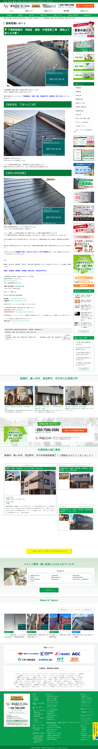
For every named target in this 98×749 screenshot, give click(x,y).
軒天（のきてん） (61, 683)
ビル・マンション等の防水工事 (83, 131)
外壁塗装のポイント (52, 719)
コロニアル (79, 686)
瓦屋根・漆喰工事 (73, 15)
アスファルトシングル (62, 686)
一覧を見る (84, 331)
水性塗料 (21, 675)
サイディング (54, 673)
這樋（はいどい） (79, 681)
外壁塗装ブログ (88, 610)
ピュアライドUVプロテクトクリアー (87, 715)
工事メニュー (36, 696)
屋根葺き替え (43, 15)
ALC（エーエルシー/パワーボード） (68, 673)
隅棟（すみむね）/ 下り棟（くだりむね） (69, 684)
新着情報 (77, 610)
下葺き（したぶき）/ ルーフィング (62, 679)
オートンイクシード (52, 708)
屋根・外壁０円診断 (52, 700)
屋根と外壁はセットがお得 (53, 737)
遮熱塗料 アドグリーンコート (87, 709)
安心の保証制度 (51, 711)
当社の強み (84, 727)
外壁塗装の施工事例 (37, 738)
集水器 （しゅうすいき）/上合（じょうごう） (25, 683)
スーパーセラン (85, 722)
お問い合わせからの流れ (53, 702)
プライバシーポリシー (87, 737)
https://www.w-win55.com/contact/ (20, 321)
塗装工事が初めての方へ (53, 696)
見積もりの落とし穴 (52, 731)
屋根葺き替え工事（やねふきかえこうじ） (36, 679)
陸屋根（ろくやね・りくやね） (40, 677)
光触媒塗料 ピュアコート (88, 712)
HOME (34, 694)
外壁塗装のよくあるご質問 (88, 735)
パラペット (45, 686)
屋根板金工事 (87, 15)
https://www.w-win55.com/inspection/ (24, 312)
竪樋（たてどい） (37, 686)
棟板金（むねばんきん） (49, 683)
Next (95, 399)
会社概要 (84, 729)
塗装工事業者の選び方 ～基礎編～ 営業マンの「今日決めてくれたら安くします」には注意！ (62, 723)
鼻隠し (18, 686)
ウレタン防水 (70, 675)
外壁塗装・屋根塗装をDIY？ (53, 735)
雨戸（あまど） (58, 681)
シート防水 (78, 675)
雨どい (39, 683)
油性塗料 (81, 673)
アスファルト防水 (60, 675)
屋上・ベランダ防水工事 (39, 710)
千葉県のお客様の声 (38, 740)
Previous (2, 399)
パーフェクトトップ (86, 704)
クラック (18, 673)
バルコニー (44, 675)
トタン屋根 (79, 677)
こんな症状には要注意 (52, 709)
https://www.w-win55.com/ (10, 280)
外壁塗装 (9, 15)
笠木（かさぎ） (19, 681)
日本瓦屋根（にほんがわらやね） (67, 677)
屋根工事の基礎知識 (52, 739)
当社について (50, 590)
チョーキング (26, 673)
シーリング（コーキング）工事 (32, 675)
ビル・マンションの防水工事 (38, 725)
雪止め (50, 679)
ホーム (12, 11)
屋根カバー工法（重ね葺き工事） (38, 704)
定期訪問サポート (51, 713)
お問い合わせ (84, 733)
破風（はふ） (71, 683)
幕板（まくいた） (68, 681)
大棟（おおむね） (53, 684)
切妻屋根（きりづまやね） (40, 684)
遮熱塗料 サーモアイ (86, 702)
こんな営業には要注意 (52, 725)
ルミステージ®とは (86, 718)
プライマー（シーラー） (43, 673)
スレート (72, 686)
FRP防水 (53, 686)
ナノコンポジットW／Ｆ (87, 700)
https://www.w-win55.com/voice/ (18, 300)
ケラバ (15, 684)
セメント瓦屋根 (53, 677)
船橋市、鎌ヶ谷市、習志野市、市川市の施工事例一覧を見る (50, 551)
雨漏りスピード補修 (52, 698)
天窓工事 (78, 114)
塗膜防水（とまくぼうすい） (23, 677)
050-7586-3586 (67, 5)
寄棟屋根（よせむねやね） (25, 684)
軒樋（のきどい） (26, 686)
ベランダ (52, 675)
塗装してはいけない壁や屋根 (54, 727)
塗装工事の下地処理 (52, 706)
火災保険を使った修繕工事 (38, 733)
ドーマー (83, 684)
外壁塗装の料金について (38, 728)
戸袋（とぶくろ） (48, 681)
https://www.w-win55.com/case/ (18, 298)
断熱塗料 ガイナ (85, 696)
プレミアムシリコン (86, 706)
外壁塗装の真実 (50, 717)
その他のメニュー (85, 739)
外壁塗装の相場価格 (38, 736)
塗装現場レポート (66, 610)
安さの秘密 (36, 730)
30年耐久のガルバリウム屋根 (54, 733)
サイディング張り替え (82, 122)
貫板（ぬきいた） (81, 683)
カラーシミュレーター (52, 704)
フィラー (33, 673)
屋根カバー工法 (58, 15)
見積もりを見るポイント (53, 729)
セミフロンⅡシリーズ (87, 720)
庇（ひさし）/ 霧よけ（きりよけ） (34, 681)
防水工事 (31, 15)
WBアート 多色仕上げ (87, 698)
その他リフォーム (81, 126)
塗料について (84, 694)
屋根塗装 (20, 15)
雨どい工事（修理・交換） (83, 118)
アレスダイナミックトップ (88, 724)
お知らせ (84, 731)
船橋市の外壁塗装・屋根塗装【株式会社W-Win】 (44, 748)
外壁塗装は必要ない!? (52, 715)
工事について (49, 694)
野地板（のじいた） (77, 679)
